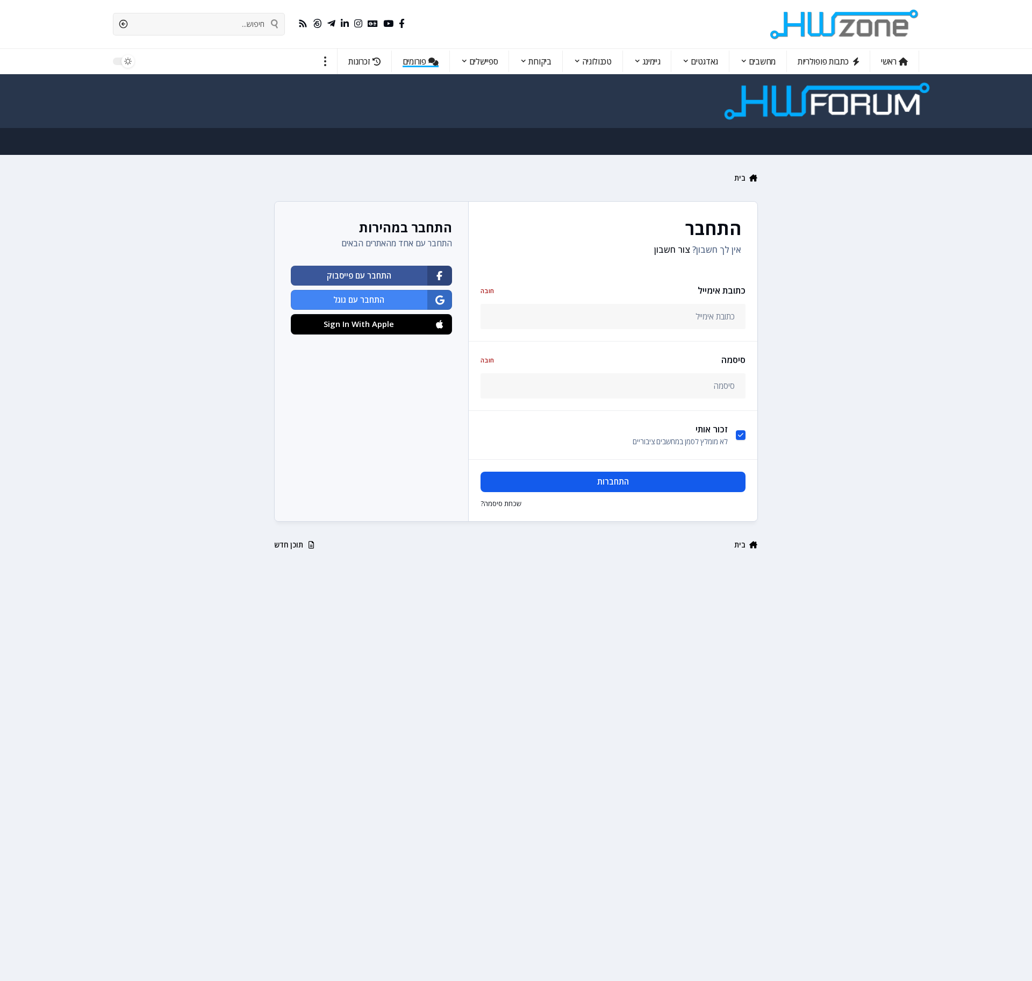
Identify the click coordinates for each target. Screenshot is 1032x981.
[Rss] (303, 24)
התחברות (613, 481)
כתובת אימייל (613, 290)
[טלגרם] (331, 24)
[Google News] (373, 24)
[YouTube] (388, 24)
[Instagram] (358, 24)
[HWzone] (844, 24)
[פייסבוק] (401, 24)
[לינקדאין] (345, 24)
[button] (325, 61)
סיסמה (613, 360)
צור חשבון (672, 249)
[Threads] (317, 24)
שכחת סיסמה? (501, 503)
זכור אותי (712, 429)
